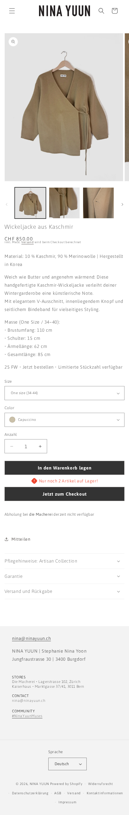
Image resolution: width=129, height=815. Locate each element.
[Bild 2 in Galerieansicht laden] (64, 203)
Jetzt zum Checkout (65, 494)
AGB (57, 793)
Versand (27, 242)
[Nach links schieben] (6, 204)
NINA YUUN (39, 784)
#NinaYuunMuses (27, 716)
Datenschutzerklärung (30, 793)
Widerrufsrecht (100, 784)
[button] (12, 10)
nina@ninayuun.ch (31, 638)
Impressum (67, 802)
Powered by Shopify (66, 784)
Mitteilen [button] (20, 539)
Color (9, 408)
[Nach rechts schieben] (122, 204)
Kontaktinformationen (105, 793)
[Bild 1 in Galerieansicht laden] (30, 203)
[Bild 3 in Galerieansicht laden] (98, 203)
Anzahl (10, 434)
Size (8, 381)
